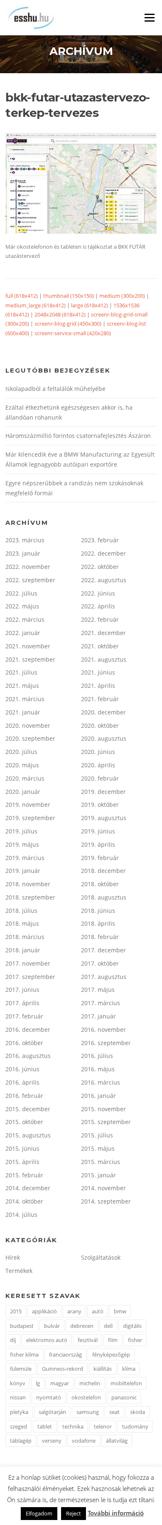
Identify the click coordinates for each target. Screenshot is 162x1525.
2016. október (24, 1043)
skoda (137, 1412)
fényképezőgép (111, 1354)
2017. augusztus (103, 977)
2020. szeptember (30, 738)
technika (72, 1426)
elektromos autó (46, 1340)
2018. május (22, 923)
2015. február (24, 1175)
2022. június (98, 593)
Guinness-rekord (62, 1368)
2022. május (22, 606)
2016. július (97, 1056)
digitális (132, 1326)
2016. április (22, 1082)
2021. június (98, 672)
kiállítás (102, 1368)
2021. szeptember (30, 659)
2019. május (22, 844)
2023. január (22, 553)
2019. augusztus (103, 818)
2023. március (24, 540)
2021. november (27, 646)
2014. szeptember (106, 1201)
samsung (87, 1412)
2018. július (21, 911)
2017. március (100, 1003)
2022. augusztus (103, 580)
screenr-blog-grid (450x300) (67, 323)
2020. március (24, 778)
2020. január (22, 792)
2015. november (103, 1109)
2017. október (100, 963)
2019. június (98, 831)
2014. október (24, 1201)
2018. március (24, 937)
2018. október (100, 884)
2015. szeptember (106, 1122)
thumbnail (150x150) (68, 295)
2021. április (98, 686)
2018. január (22, 950)
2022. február (100, 619)
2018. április (98, 923)
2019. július (21, 831)
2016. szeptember (106, 1043)
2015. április (22, 1162)
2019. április (98, 844)
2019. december (103, 792)
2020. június (98, 752)
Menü (149, 17)
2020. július (21, 752)
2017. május (98, 990)
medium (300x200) (122, 295)
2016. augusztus (28, 1056)
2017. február (24, 1016)
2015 (16, 1311)
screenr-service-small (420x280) (72, 333)
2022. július (21, 593)
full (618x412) (21, 295)
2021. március (24, 699)
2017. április (22, 1003)
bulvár (52, 1326)
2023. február (100, 540)
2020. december (103, 712)
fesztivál (88, 1340)
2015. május (98, 1148)
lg (38, 1383)
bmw (120, 1311)
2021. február (100, 699)
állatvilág (117, 1440)
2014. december (27, 1188)
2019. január (22, 871)
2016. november (103, 1029)
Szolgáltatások (100, 1257)
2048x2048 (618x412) (60, 314)
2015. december (27, 1109)
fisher (135, 1340)
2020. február (100, 778)
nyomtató (48, 1397)
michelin (89, 1383)
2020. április (98, 765)
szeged (18, 1426)
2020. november (27, 725)
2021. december (103, 633)
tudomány (135, 1426)
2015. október (24, 1122)
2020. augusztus (103, 738)
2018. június (98, 911)
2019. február (100, 858)
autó (97, 1311)
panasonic (124, 1397)
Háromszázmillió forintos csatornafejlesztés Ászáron (78, 436)
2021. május (22, 686)
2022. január (22, 633)
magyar (59, 1383)
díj (13, 1340)
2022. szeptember (30, 580)
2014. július (21, 1215)
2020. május (22, 765)
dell (108, 1326)
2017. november (27, 963)
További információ (116, 1513)
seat (114, 1412)
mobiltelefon (126, 1383)
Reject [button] (73, 1513)
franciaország (65, 1354)
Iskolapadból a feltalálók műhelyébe (55, 389)
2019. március (24, 858)
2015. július (97, 1135)
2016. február (24, 1096)
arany (74, 1311)
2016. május (98, 1069)
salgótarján (52, 1412)
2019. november (27, 804)
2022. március (24, 619)
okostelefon (86, 1397)
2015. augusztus (28, 1135)
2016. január (98, 1096)
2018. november (27, 884)
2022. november (27, 567)
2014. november (103, 1188)
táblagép (21, 1440)
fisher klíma (24, 1354)
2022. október (100, 567)
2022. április (98, 606)
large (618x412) (89, 305)
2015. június (22, 1148)
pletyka (19, 1412)
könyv (17, 1383)
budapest (22, 1326)
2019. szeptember (30, 818)
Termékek (18, 1271)
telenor (103, 1426)
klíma (128, 1368)
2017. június (22, 990)
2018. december (103, 871)
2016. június (22, 1069)
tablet (44, 1426)
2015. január (98, 1175)
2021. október (100, 646)
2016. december (27, 1029)
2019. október (100, 804)
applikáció (44, 1311)
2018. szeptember (30, 897)
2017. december (103, 950)
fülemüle (21, 1368)
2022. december (103, 553)
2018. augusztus (103, 897)
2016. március (100, 1082)
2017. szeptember (30, 977)
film (113, 1340)
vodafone (84, 1440)
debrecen (81, 1326)
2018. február (100, 937)
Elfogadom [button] (39, 1513)
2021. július (21, 672)
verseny (51, 1440)
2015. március (100, 1162)
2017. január (98, 1016)
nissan (18, 1397)
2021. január (22, 712)
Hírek (12, 1257)
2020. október (100, 725)
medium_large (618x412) (35, 305)
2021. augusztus (103, 659)
